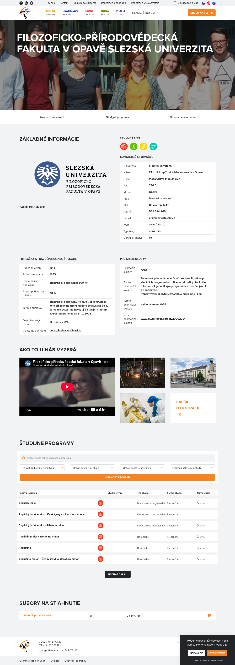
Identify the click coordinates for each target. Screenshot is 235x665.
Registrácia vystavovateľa (145, 3)
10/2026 (70, 12)
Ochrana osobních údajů (32, 660)
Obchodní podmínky (75, 660)
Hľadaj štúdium (143, 13)
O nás (51, 3)
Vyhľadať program (117, 477)
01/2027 (120, 12)
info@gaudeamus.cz (49, 650)
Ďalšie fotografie (188, 408)
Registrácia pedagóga (113, 3)
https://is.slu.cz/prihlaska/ (65, 330)
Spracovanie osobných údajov (211, 660)
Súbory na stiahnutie (183, 117)
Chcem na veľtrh (201, 12)
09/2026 (51, 12)
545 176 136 (71, 650)
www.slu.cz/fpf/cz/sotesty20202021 (163, 319)
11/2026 (105, 12)
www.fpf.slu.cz (158, 224)
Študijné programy (117, 117)
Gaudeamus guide (188, 3)
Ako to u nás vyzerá (52, 117)
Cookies (195, 660)
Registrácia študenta (84, 3)
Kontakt (64, 3)
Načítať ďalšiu (117, 574)
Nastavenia (196, 653)
